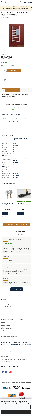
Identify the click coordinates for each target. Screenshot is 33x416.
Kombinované (16, 159)
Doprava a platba (5, 325)
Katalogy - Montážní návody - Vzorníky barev (12, 319)
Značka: (4, 17)
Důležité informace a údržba (8, 328)
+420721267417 (8, 307)
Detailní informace (6, 75)
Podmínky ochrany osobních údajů (9, 337)
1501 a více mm (16, 173)
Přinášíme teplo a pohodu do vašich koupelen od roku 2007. (16, 382)
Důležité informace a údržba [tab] (12, 90)
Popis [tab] (3, 90)
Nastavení (16, 407)
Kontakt (3, 322)
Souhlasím (16, 412)
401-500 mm (16, 175)
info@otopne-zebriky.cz (10, 304)
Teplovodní (24, 159)
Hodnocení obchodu (16, 231)
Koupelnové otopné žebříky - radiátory (20, 139)
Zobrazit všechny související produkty (16, 224)
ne (13, 167)
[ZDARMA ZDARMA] (24, 194)
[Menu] (28, 2)
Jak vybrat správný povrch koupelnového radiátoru (13, 349)
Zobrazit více (16, 289)
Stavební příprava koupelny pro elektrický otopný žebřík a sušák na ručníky (15, 355)
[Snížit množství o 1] (6, 71)
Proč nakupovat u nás (6, 331)
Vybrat (5, 213)
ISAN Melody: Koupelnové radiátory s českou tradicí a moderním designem (14, 360)
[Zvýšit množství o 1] (6, 70)
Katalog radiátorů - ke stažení (11, 114)
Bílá (2, 217)
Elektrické (15, 160)
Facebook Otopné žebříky (10, 309)
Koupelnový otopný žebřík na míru (9, 352)
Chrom (6, 217)
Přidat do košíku (15, 70)
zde (28, 403)
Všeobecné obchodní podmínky (9, 334)
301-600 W (15, 177)
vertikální (15, 162)
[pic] (16, 107)
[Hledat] (21, 2)
